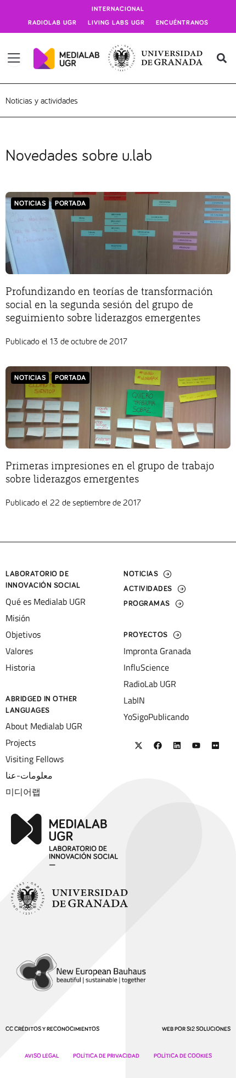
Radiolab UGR (52, 23)
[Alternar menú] (14, 58)
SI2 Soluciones (209, 1029)
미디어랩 (23, 791)
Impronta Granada (157, 650)
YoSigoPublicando (156, 716)
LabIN (134, 700)
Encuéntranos (182, 23)
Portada (70, 203)
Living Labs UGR (116, 23)
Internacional (118, 9)
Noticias (30, 203)
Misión (17, 617)
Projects (20, 742)
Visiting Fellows (34, 758)
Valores (19, 650)
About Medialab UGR (43, 725)
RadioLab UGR (149, 683)
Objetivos (23, 634)
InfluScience (146, 667)
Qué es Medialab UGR (45, 601)
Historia (20, 667)
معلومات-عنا (29, 775)
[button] (221, 58)
